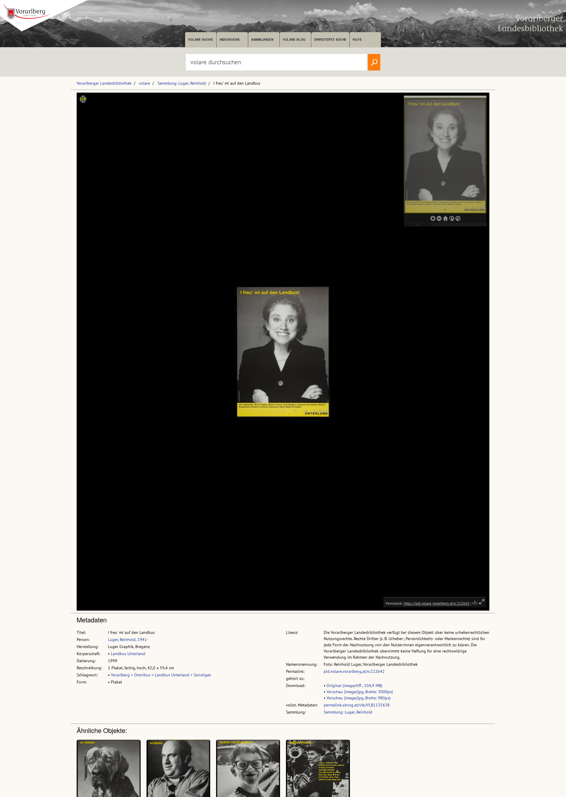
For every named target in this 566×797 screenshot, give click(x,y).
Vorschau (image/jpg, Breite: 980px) (359, 698)
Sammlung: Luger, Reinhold (181, 83)
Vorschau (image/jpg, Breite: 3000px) (360, 691)
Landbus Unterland (128, 653)
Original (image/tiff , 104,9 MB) (354, 685)
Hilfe (357, 39)
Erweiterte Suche (330, 39)
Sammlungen (262, 39)
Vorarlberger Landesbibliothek (104, 83)
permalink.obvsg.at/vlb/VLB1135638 (357, 705)
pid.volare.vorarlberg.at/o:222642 (354, 671)
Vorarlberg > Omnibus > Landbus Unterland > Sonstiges (161, 675)
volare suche (200, 39)
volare (144, 83)
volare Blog (294, 39)
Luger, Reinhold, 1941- (128, 639)
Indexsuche (230, 39)
